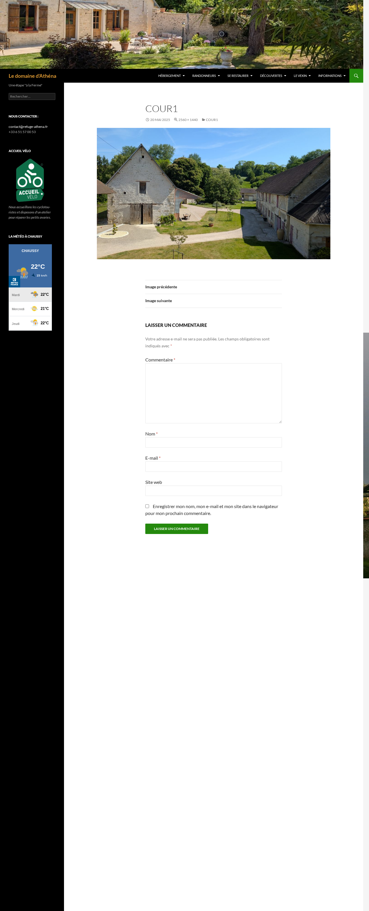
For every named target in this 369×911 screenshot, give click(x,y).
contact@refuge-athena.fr (28, 126)
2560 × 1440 (188, 120)
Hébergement (169, 75)
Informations (330, 75)
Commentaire (160, 359)
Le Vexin (300, 75)
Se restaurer (237, 75)
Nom (151, 433)
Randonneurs (204, 75)
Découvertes (271, 75)
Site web (153, 482)
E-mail (153, 458)
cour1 (212, 120)
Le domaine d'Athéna (32, 76)
